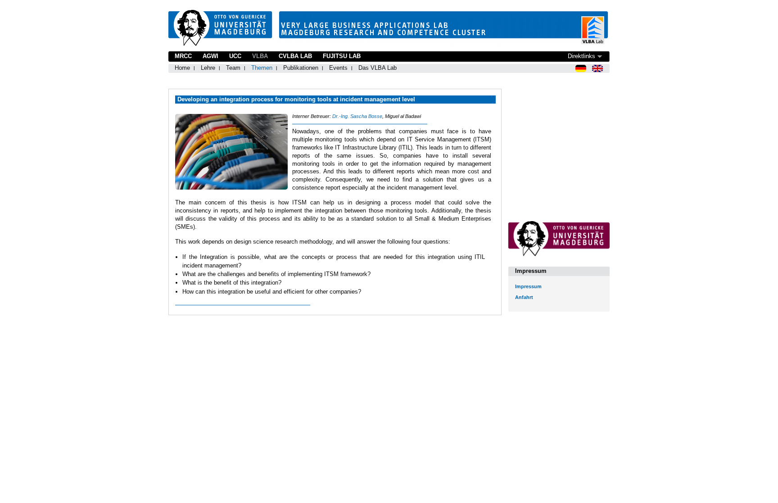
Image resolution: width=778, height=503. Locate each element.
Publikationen (300, 67)
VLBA (260, 56)
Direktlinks (581, 56)
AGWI (210, 56)
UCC (235, 56)
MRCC (183, 56)
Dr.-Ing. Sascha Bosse (357, 116)
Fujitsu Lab (342, 56)
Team (233, 67)
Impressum (528, 286)
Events (338, 67)
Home (182, 67)
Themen (261, 67)
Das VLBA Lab (377, 67)
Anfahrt (524, 297)
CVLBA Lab (295, 56)
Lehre (208, 67)
